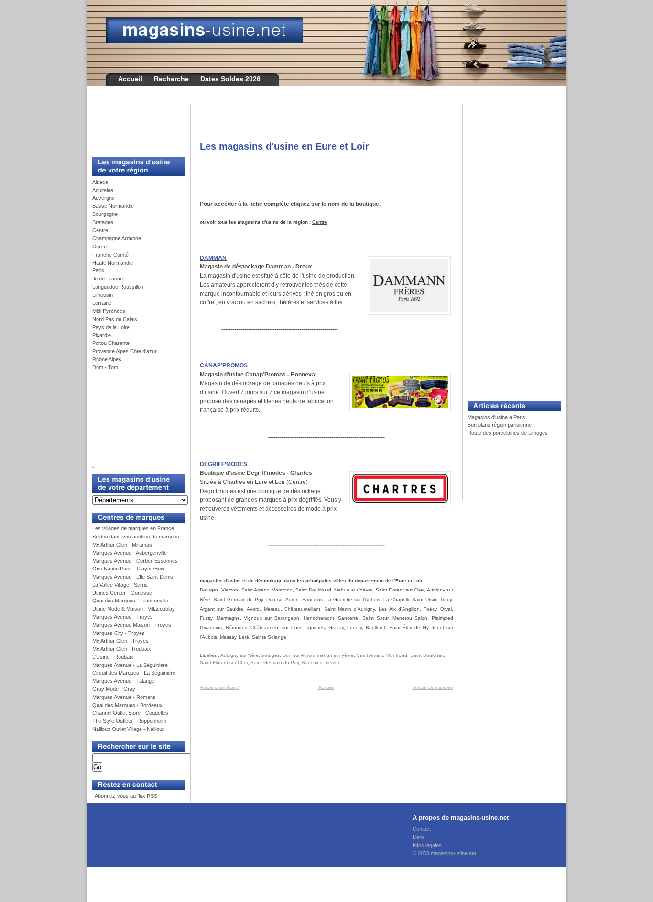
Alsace (100, 182)
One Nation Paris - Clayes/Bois (128, 568)
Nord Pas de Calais (114, 319)
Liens (419, 837)
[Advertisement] (135, 125)
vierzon (333, 662)
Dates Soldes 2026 (230, 79)
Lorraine (101, 303)
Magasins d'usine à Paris (496, 417)
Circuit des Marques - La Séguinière (133, 673)
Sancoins (312, 662)
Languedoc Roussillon (117, 287)
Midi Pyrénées (108, 311)
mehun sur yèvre (335, 655)
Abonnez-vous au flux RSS (125, 796)
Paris (98, 270)
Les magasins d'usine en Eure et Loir (284, 146)
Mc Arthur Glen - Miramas (122, 545)
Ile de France (107, 278)
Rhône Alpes (106, 359)
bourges (270, 655)
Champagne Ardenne (116, 238)
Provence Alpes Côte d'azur (124, 351)
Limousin (102, 295)
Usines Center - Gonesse (122, 593)
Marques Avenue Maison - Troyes (131, 625)
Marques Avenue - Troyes (122, 617)
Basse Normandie (113, 206)
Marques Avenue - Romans (124, 697)
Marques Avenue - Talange (123, 681)
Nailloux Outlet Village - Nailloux (128, 729)
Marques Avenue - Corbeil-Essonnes (135, 561)
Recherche (171, 79)
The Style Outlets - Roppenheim (129, 721)
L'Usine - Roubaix (112, 657)
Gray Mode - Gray (113, 689)
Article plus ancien (433, 687)
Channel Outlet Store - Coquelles (130, 713)
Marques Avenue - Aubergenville (129, 553)
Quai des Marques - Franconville (130, 600)
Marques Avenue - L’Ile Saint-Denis (132, 577)
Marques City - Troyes (118, 633)
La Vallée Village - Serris (120, 585)
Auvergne (103, 198)
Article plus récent (219, 687)
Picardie (101, 335)
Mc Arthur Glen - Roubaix (121, 649)
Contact (422, 829)
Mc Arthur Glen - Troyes (120, 641)
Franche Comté (110, 255)
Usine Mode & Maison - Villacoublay (133, 609)
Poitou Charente (111, 343)
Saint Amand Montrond (382, 655)
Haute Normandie (112, 263)
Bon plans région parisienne (500, 425)
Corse (99, 246)
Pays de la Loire (111, 327)
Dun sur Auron (298, 655)
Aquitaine (102, 190)
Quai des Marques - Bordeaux (127, 705)
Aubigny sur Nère (239, 655)
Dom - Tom (105, 367)
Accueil (130, 79)
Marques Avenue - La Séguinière (130, 665)
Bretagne (102, 222)
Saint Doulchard (428, 655)
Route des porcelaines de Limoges (508, 433)
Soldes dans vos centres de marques (135, 536)
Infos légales (427, 845)
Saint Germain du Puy (274, 662)
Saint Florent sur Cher (224, 662)
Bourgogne (105, 214)
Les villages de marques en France (133, 528)
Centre (100, 230)
